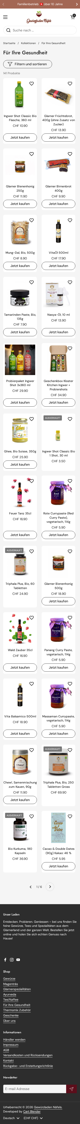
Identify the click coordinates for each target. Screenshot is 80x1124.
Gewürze (9, 978)
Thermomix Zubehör (17, 1010)
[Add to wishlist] (31, 83)
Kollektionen (28, 43)
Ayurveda (9, 994)
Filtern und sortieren (31, 64)
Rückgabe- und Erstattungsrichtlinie (28, 1066)
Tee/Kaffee (10, 999)
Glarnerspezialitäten (17, 989)
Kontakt (8, 1060)
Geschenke (11, 1015)
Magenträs (10, 984)
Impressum (10, 1045)
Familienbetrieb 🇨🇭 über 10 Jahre (40, 4)
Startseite (9, 43)
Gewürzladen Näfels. (48, 1107)
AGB (6, 1050)
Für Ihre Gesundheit (16, 1005)
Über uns (9, 1021)
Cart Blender (32, 1111)
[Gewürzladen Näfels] (39, 17)
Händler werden (14, 1039)
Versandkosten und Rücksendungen (27, 1055)
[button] (72, 17)
